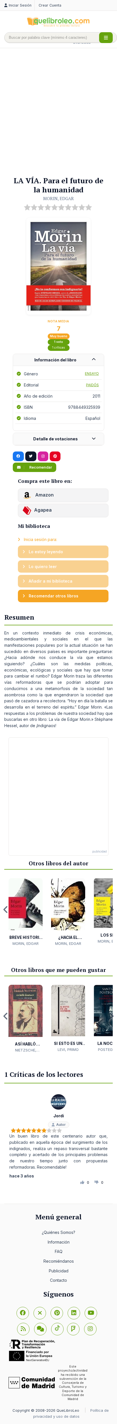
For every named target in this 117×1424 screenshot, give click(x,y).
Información (59, 1242)
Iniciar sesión (20, 5)
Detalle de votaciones (55, 438)
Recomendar (40, 467)
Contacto (58, 1280)
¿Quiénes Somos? (58, 1232)
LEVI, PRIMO (68, 1049)
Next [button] (111, 909)
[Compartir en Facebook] (18, 456)
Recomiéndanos (58, 1261)
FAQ (58, 1251)
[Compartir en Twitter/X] (30, 456)
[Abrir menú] (106, 37)
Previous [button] (6, 909)
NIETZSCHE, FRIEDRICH (25, 1050)
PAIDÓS (92, 385)
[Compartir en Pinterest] (55, 456)
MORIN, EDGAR (58, 198)
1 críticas (58, 347)
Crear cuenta (50, 5)
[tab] (58, 360)
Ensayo (92, 373)
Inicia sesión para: (40, 539)
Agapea (43, 510)
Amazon (44, 495)
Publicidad (58, 1270)
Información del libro (55, 359)
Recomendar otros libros (53, 595)
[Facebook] (22, 1313)
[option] (25, 912)
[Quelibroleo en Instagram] (43, 456)
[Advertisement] (58, 112)
